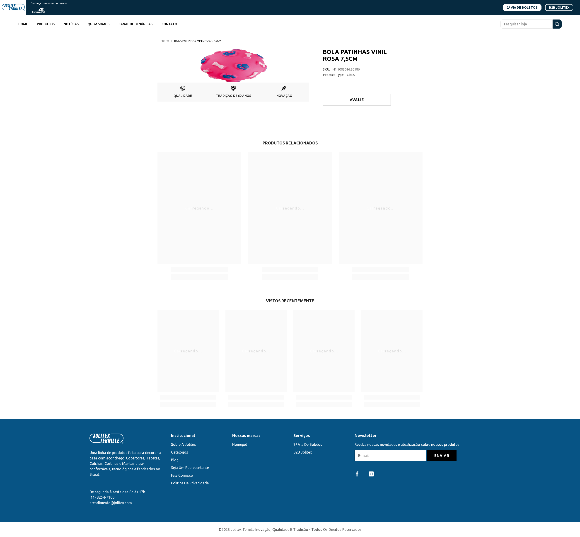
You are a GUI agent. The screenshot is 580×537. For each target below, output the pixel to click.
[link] (183, 92)
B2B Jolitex (559, 7)
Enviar (441, 456)
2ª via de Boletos (522, 7)
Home (165, 40)
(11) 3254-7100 (101, 497)
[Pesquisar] (531, 24)
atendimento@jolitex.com (110, 503)
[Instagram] (371, 474)
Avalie (357, 100)
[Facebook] (357, 474)
